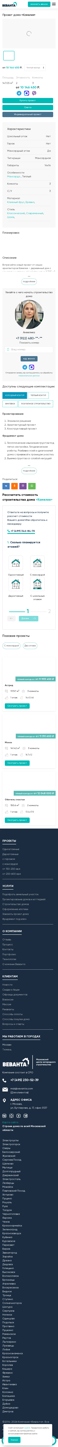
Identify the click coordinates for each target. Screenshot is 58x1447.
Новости (7, 985)
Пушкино (7, 1330)
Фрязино (7, 1373)
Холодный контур (14, 395)
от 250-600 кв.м (11, 874)
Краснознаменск (12, 1353)
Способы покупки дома (15, 1019)
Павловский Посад (13, 1191)
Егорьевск (8, 1400)
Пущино (7, 1198)
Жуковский (8, 1156)
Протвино (8, 1326)
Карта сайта (10, 1122)
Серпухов (8, 1311)
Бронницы (8, 1280)
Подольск (8, 1322)
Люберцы (8, 1183)
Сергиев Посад (11, 1160)
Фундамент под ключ (14, 919)
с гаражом (8, 859)
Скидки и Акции (10, 990)
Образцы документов (14, 994)
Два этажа (30, 646)
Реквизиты (8, 1009)
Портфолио (9, 954)
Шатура (7, 1307)
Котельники (9, 1361)
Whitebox (10, 404)
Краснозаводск (11, 1233)
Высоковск (8, 1272)
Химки (6, 1377)
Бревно (30, 202)
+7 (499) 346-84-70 (22, 531)
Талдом (7, 1210)
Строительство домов (15, 904)
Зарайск (7, 1256)
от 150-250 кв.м (11, 869)
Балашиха (8, 1396)
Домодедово (10, 1408)
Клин (5, 1388)
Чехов (6, 1222)
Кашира (7, 1369)
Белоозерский (11, 1152)
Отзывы (6, 939)
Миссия (6, 1004)
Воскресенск (10, 1287)
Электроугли (10, 1140)
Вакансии (7, 999)
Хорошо (14, 1440)
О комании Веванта (13, 964)
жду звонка (29, 359)
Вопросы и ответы (13, 1024)
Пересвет (8, 1245)
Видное (7, 1291)
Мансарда (13, 176)
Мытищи (7, 1167)
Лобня (6, 1349)
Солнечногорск (12, 1303)
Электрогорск (11, 1144)
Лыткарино (9, 1342)
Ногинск (7, 1315)
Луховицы (8, 1346)
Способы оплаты (12, 1014)
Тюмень (6, 1049)
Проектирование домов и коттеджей (23, 899)
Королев (7, 1365)
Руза (5, 1206)
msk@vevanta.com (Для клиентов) (21, 1091)
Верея (6, 1249)
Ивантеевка (9, 1384)
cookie (27, 1428)
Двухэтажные (10, 854)
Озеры (6, 1148)
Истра (6, 1380)
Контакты (7, 949)
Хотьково (7, 1195)
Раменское (9, 1334)
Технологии (9, 959)
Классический (16, 213)
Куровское (8, 1241)
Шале (10, 217)
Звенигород (9, 1253)
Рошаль (7, 1202)
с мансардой (10, 864)
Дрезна (7, 1260)
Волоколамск (10, 1276)
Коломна (7, 1392)
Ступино (7, 1299)
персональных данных (29, 376)
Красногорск (10, 1357)
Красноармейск (12, 1225)
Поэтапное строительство (35, 404)
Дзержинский (10, 1175)
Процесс (7, 944)
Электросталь (11, 1179)
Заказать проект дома (15, 914)
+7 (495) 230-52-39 (24, 1080)
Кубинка (7, 1237)
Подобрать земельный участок (20, 894)
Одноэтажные (10, 849)
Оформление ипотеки (15, 909)
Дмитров (7, 1411)
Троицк (6, 1295)
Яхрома (7, 1218)
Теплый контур (38, 395)
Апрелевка (9, 1284)
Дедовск (7, 1264)
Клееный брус (15, 202)
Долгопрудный (11, 1171)
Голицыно (8, 1268)
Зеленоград (9, 1229)
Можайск (7, 1187)
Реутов (6, 1338)
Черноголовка (11, 1214)
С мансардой (11, 646)
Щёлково (8, 1164)
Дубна (6, 1404)
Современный (34, 213)
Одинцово (8, 1318)
